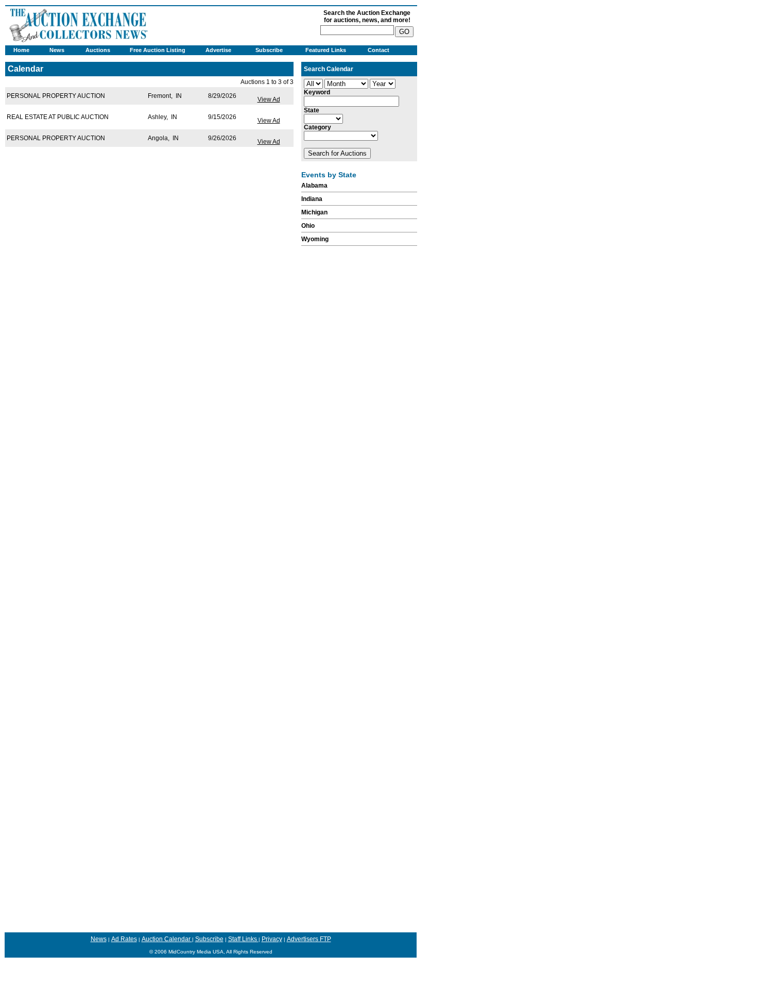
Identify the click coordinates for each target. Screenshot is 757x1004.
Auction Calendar (167, 939)
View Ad (268, 99)
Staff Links (243, 939)
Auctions (97, 50)
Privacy (272, 939)
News (56, 50)
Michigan (314, 212)
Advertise (218, 50)
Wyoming (315, 239)
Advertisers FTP (309, 939)
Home (21, 50)
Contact (378, 50)
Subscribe (269, 50)
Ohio (308, 225)
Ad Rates (124, 939)
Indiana (311, 199)
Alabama (314, 185)
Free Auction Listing (157, 50)
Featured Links (325, 50)
